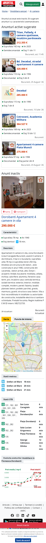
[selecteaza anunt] (12, 34)
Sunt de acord (23, 540)
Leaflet (17, 371)
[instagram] (17, 515)
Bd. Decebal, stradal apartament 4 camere (30, 63)
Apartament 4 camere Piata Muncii (30, 146)
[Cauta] (21, 4)
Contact (36, 507)
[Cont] (43, 4)
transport (20, 211)
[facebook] (12, 515)
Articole (6, 504)
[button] (22, 344)
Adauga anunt (32, 4)
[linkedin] (22, 515)
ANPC (23, 510)
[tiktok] (28, 515)
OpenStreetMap (28, 371)
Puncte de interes (23, 319)
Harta (6, 319)
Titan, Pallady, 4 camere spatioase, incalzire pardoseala (29, 35)
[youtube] (33, 515)
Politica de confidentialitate (17, 507)
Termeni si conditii (33, 504)
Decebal (21, 90)
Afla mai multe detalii (30, 536)
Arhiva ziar (17, 504)
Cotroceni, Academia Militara (29, 118)
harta (7, 211)
